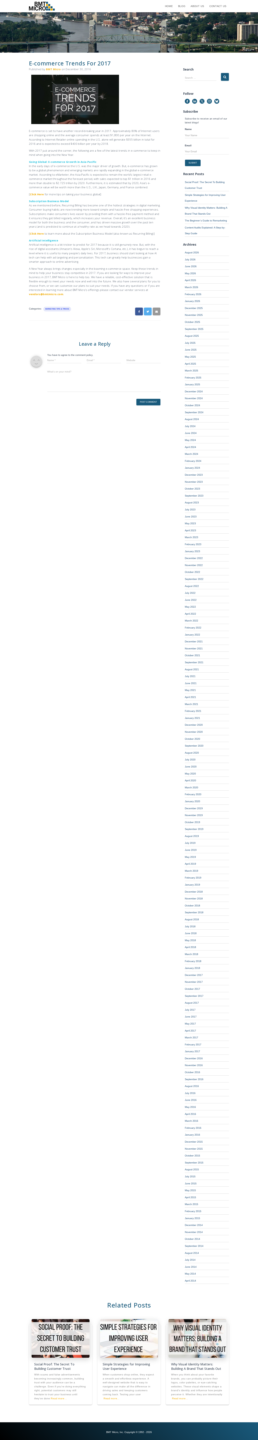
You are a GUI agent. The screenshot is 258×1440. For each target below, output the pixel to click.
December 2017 (194, 975)
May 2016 (190, 1107)
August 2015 (192, 1169)
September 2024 (194, 412)
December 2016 (194, 1058)
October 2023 (192, 488)
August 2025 (192, 335)
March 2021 (191, 704)
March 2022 (191, 620)
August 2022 (192, 586)
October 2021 (192, 655)
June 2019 (191, 850)
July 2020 (190, 759)
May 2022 (190, 606)
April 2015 (190, 1197)
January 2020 (192, 801)
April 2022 (190, 613)
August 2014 (192, 1253)
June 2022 (191, 599)
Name (188, 129)
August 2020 (192, 752)
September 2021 (194, 662)
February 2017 (193, 1044)
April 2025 (190, 363)
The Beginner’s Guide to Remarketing (206, 220)
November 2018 (194, 898)
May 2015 (190, 1190)
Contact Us (217, 6)
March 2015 (191, 1204)
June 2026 (191, 266)
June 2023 (191, 516)
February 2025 (193, 377)
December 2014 (194, 1225)
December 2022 (194, 558)
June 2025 (191, 349)
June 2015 (191, 1183)
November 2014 (194, 1232)
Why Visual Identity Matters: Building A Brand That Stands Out (196, 1366)
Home (169, 6)
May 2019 (190, 857)
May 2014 (190, 1273)
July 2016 (190, 1093)
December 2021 (194, 641)
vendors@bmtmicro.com (46, 294)
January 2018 (192, 968)
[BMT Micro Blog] (41, 6)
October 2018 (192, 905)
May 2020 (190, 773)
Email (188, 145)
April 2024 (190, 447)
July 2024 (190, 426)
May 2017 (190, 1023)
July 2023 (190, 509)
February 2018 (193, 961)
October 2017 (192, 988)
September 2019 (194, 829)
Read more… (59, 1398)
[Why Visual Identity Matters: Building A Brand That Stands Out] (197, 1338)
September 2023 (194, 495)
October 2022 (192, 572)
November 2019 (194, 815)
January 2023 (192, 551)
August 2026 (192, 252)
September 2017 (194, 996)
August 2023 (192, 502)
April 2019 (190, 863)
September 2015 (194, 1162)
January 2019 (192, 884)
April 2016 (190, 1114)
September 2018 (194, 912)
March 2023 (191, 537)
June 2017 (191, 1016)
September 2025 (194, 329)
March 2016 (191, 1120)
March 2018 (191, 954)
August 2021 (192, 669)
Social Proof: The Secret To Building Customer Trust (54, 1366)
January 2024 (192, 467)
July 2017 (190, 1009)
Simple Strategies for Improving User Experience (126, 1366)
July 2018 (190, 926)
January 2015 (192, 1218)
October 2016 (192, 1072)
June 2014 (191, 1266)
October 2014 (192, 1239)
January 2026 (192, 301)
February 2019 (193, 877)
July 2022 (190, 592)
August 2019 (192, 836)
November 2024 (194, 398)
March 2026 (191, 287)
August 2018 (192, 919)
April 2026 (190, 280)
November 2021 (194, 648)
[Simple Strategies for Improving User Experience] (129, 1338)
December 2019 (194, 808)
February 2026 (193, 294)
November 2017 (194, 981)
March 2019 (191, 870)
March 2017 (191, 1037)
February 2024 (193, 461)
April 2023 (190, 530)
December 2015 (194, 1141)
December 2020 (194, 724)
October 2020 (192, 738)
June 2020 (191, 766)
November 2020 (194, 731)
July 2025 (190, 342)
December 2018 (194, 891)
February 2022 (193, 627)
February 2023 (193, 544)
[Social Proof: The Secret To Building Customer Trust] (61, 1338)
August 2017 (192, 1002)
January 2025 (192, 384)
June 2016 (191, 1100)
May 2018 (190, 940)
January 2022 (192, 634)
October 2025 (192, 322)
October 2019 (192, 822)
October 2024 (192, 405)
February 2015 (193, 1211)
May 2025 (190, 356)
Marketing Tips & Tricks (57, 309)
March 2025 (191, 370)
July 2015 (190, 1176)
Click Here (37, 194)
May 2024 (190, 440)
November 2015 (194, 1148)
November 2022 (194, 565)
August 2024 (192, 419)
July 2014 (190, 1259)
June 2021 (191, 683)
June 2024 (191, 433)
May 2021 (190, 690)
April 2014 (190, 1280)
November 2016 (194, 1065)
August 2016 (192, 1086)
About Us (197, 6)
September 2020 (194, 745)
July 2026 (190, 259)
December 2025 (194, 308)
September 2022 (194, 579)
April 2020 (190, 780)
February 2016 (193, 1127)
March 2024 (191, 454)
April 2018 (190, 947)
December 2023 (194, 474)
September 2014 (194, 1246)
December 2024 (194, 391)
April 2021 (190, 697)
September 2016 (194, 1079)
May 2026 (190, 273)
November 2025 (194, 315)
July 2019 (190, 843)
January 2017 (192, 1051)
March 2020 (191, 787)
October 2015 (192, 1155)
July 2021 (190, 676)
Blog (182, 6)
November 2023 (194, 481)
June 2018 (191, 933)
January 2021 (192, 718)
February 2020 (193, 794)
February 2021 (193, 711)
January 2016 (192, 1134)
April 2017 (190, 1030)
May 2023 (190, 523)
